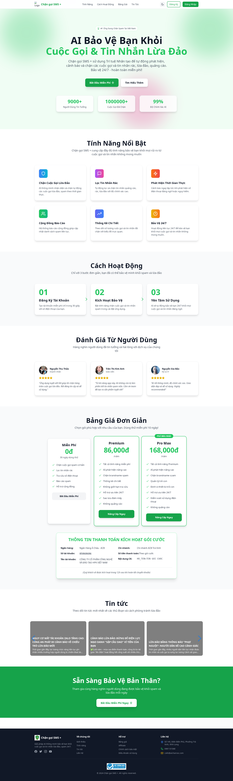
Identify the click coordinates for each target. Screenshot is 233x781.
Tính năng (81, 745)
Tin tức (80, 749)
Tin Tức (135, 4)
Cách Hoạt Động (105, 4)
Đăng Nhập (190, 4)
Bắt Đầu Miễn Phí (100, 82)
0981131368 (170, 748)
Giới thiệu (81, 741)
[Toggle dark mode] (162, 4)
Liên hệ (80, 753)
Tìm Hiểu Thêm (134, 82)
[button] (199, 638)
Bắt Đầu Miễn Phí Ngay (115, 703)
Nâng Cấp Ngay (116, 513)
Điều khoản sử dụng (128, 753)
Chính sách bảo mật (128, 749)
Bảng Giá (122, 4)
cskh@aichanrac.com (174, 753)
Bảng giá (123, 741)
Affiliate (122, 745)
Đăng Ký (173, 4)
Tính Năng (87, 4)
